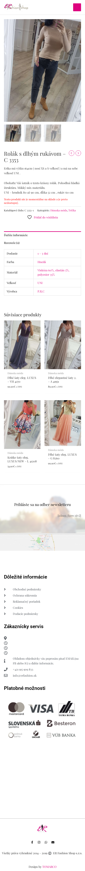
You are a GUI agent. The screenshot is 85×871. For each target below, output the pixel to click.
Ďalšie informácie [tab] (16, 235)
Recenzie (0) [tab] (12, 243)
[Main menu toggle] (77, 7)
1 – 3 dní (43, 253)
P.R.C (41, 291)
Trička (72, 210)
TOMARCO (49, 867)
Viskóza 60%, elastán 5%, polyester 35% (53, 272)
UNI (40, 283)
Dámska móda (58, 210)
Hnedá (42, 262)
